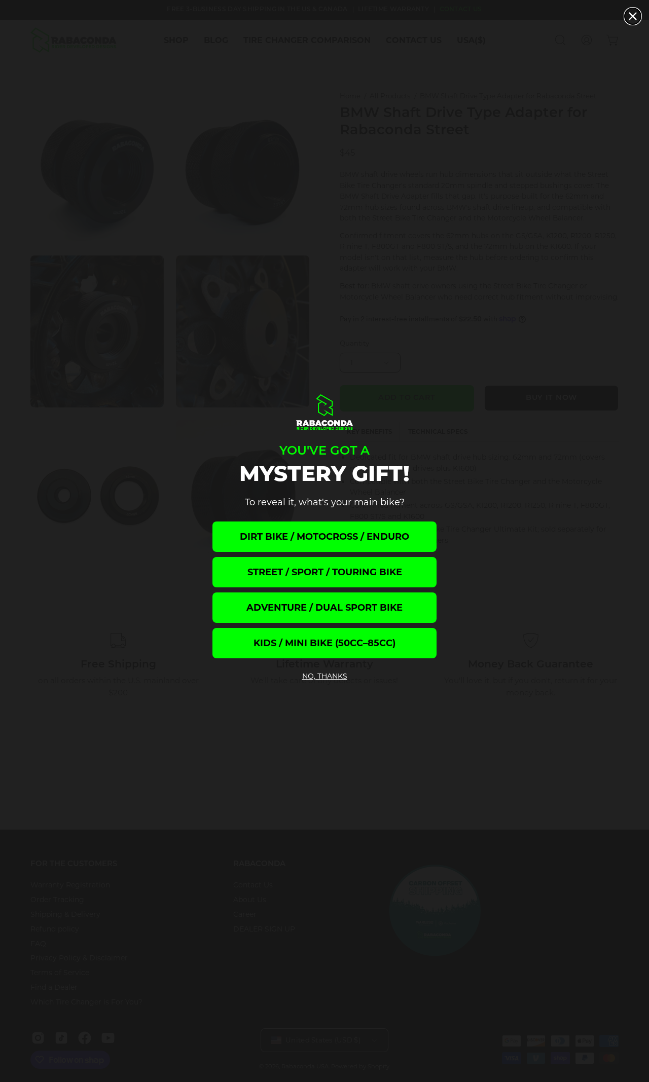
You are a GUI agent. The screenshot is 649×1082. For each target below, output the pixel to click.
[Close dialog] (633, 16)
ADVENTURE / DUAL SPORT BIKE (324, 607)
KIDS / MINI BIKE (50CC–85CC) (324, 643)
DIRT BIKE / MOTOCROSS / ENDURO (324, 536)
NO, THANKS (324, 676)
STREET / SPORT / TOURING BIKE (324, 572)
